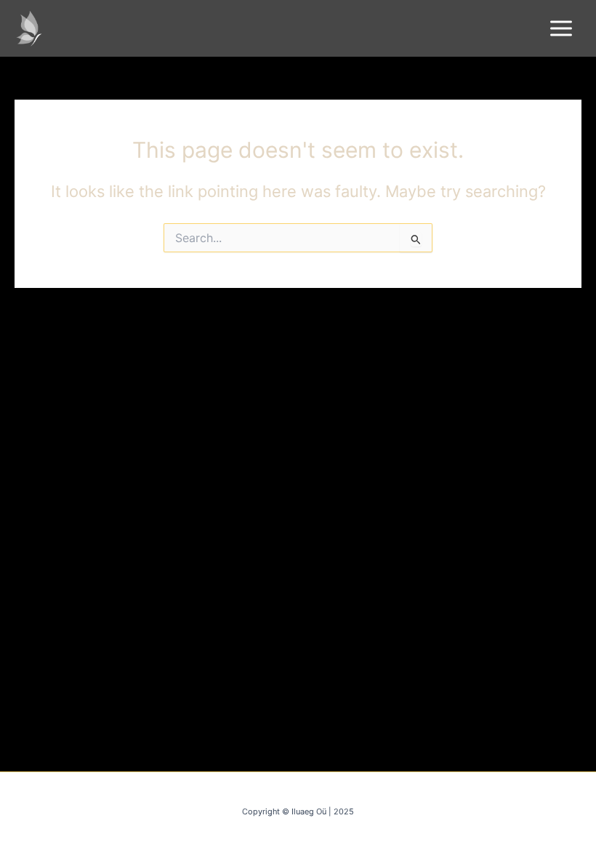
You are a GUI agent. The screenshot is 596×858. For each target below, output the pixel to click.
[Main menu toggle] (561, 28)
